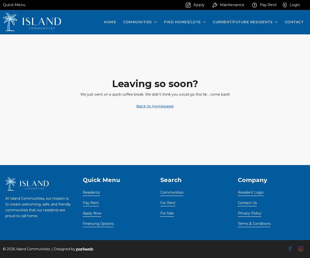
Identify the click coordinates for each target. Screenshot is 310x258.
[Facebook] (291, 249)
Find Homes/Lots (182, 22)
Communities (137, 22)
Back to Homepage (155, 106)
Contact (294, 22)
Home (110, 22)
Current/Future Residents (242, 22)
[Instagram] (301, 249)
